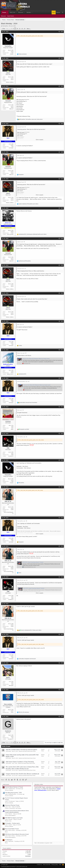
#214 (62, 406)
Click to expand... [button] (40, 139)
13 (24, 28)
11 (19, 28)
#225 (62, 716)
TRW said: (19, 549)
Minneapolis (11, 685)
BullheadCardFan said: (22, 381)
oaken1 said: (20, 89)
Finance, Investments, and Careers (13, 808)
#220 (62, 577)
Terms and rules (46, 864)
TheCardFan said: (21, 436)
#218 (62, 517)
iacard (53, 787)
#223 (62, 663)
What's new (12, 12)
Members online (39, 784)
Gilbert (12, 429)
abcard (53, 790)
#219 (62, 546)
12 (22, 28)
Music (6, 831)
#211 (62, 321)
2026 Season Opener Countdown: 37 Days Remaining (20, 761)
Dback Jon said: (21, 353)
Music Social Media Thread (12, 828)
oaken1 (57, 790)
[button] (7, 12)
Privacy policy (55, 864)
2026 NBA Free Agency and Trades (14, 817)
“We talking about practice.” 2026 (13, 792)
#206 (62, 178)
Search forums (10, 16)
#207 (62, 208)
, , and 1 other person (31, 119)
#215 (62, 433)
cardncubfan (48, 787)
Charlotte (11, 54)
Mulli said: (19, 155)
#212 (62, 349)
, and (28, 402)
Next (28, 28)
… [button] (9, 28)
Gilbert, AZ (11, 108)
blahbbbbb (28, 856)
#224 (62, 689)
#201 (62, 31)
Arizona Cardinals (9, 790)
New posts (3, 16)
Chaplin (43, 787)
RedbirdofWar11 (52, 788)
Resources (20, 12)
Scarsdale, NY (10, 739)
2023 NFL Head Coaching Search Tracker (32, 562)
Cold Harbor (11, 147)
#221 (62, 603)
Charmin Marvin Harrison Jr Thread (14, 787)
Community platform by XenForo (14, 866)
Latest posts (6, 784)
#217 (62, 487)
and (23, 54)
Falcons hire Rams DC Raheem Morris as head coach (36, 358)
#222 (62, 634)
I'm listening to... (9, 839)
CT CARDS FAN (44, 788)
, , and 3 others (28, 203)
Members (29, 12)
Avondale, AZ (10, 456)
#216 (62, 460)
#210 (62, 293)
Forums (4, 12)
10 (17, 28)
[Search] (62, 12)
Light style (5, 864)
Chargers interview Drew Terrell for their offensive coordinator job (22, 773)
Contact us (39, 864)
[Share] (59, 32)
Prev (4, 28)
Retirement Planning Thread (12, 805)
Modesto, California (9, 82)
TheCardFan (5, 26)
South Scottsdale (10, 234)
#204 (62, 123)
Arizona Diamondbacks (10, 815)
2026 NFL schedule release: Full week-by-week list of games (21, 749)
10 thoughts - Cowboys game (12, 823)
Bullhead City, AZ (10, 374)
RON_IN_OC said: (21, 580)
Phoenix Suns (8, 820)
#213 (62, 378)
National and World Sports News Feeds (27, 751)
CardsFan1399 (37, 787)
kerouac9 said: (20, 61)
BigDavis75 (58, 787)
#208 (62, 238)
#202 (62, 58)
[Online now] (8, 71)
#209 (62, 265)
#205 (62, 152)
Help (60, 864)
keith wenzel (37, 788)
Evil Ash (49, 790)
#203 (62, 86)
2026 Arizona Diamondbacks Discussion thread (17, 834)
